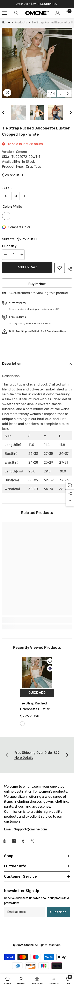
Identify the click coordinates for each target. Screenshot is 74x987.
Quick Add (37, 693)
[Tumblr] (23, 841)
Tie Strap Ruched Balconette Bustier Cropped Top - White (35, 706)
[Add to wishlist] (59, 268)
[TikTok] (14, 841)
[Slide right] (67, 755)
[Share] (68, 268)
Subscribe (58, 912)
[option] (37, 63)
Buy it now (37, 284)
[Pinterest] (4, 841)
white (22, 723)
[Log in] (58, 13)
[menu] (4, 12)
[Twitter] (32, 841)
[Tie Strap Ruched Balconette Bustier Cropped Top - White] (37, 672)
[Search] (16, 12)
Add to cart (27, 267)
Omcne (21, 152)
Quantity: (9, 246)
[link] (37, 620)
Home (6, 22)
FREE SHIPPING (47, 3)
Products (21, 22)
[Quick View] (50, 668)
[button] (60, 93)
